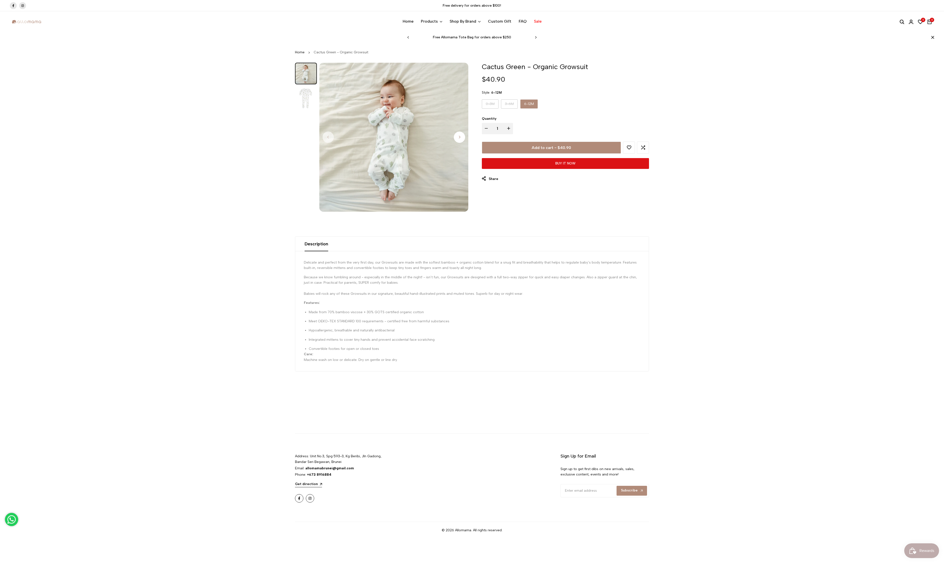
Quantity (489, 119)
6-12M (529, 104)
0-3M (491, 105)
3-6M (510, 105)
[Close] (931, 37)
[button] (629, 148)
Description (316, 244)
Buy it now (565, 163)
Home (300, 52)
